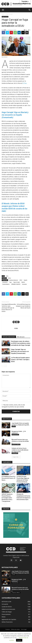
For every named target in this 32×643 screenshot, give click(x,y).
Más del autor (21, 337)
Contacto (7, 629)
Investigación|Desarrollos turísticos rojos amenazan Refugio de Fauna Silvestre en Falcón (9, 308)
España (25, 280)
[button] (3, 10)
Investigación (15, 453)
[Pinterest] (11, 32)
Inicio (3, 14)
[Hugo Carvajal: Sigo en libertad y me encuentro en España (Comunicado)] (6, 351)
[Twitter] (7, 32)
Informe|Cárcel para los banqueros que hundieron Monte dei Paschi (23, 306)
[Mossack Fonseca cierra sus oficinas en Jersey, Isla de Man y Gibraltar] (6, 442)
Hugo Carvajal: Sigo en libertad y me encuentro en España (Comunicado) (20, 351)
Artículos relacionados (9, 337)
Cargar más (15, 457)
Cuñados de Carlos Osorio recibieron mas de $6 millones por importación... (20, 450)
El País (25, 83)
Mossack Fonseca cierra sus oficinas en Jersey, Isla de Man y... (20, 441)
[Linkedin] (19, 32)
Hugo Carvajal (9, 14)
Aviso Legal (24, 629)
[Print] (27, 32)
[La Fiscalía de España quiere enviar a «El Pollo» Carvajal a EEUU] (6, 360)
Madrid (23, 282)
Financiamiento (15, 434)
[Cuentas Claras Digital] (16, 4)
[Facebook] (3, 32)
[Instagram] (11, 560)
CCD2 (5, 30)
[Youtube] (20, 560)
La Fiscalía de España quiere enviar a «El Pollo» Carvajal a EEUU (20, 359)
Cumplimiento (5, 474)
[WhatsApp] (15, 32)
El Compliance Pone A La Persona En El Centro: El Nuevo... (8, 478)
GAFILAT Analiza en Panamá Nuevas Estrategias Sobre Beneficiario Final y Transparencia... (7, 497)
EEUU (21, 280)
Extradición (5, 282)
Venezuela (24, 284)
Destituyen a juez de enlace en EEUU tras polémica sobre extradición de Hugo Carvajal (20, 343)
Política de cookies (15, 629)
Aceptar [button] (19, 640)
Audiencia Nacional (13, 280)
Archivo (13, 426)
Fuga (10, 282)
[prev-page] (3, 366)
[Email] (23, 32)
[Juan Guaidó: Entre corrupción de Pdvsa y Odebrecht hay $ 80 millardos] (6, 425)
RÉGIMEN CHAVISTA (15, 284)
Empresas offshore (16, 444)
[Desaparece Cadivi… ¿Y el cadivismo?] (6, 433)
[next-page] (5, 366)
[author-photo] (16, 326)
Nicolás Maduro (6, 284)
